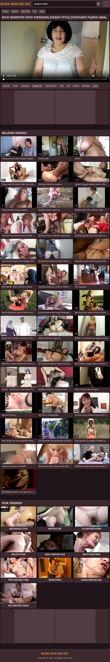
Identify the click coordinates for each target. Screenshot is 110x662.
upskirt (15, 11)
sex (68, 86)
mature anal (50, 86)
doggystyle (37, 86)
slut (34, 11)
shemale (86, 86)
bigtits (5, 11)
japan (95, 86)
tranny (76, 86)
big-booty (25, 11)
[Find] (98, 4)
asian (15, 86)
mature (6, 86)
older (42, 11)
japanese (25, 86)
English (105, 4)
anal (62, 86)
